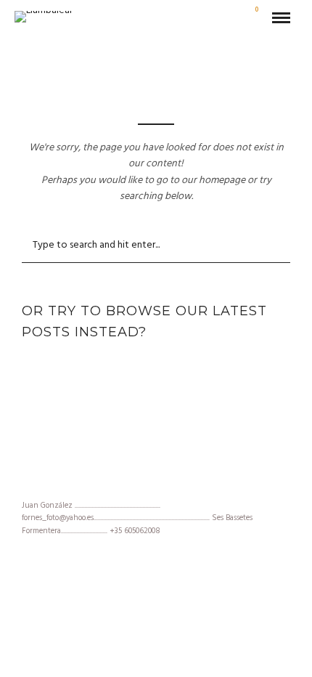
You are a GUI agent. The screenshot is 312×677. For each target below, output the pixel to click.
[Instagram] (156, 482)
